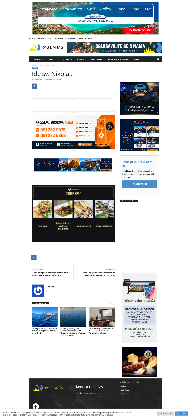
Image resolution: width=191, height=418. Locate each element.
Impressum (124, 394)
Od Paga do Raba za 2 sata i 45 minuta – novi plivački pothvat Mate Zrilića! (44, 330)
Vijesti (41, 65)
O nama (80, 38)
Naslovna (34, 65)
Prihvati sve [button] (181, 413)
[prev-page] (110, 303)
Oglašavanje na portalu (129, 382)
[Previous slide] (36, 220)
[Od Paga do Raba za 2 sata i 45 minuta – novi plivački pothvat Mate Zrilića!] (45, 317)
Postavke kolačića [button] (165, 413)
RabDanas (38, 79)
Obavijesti (80, 59)
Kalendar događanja (118, 59)
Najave (52, 59)
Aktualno (38, 59)
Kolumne (65, 59)
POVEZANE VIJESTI (40, 303)
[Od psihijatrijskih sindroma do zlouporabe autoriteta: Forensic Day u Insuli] (102, 317)
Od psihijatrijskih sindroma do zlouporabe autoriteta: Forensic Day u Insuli (101, 330)
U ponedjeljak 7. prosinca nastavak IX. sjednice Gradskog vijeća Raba (50, 274)
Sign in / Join (60, 38)
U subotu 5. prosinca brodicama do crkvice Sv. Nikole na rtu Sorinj (98, 274)
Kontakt (71, 38)
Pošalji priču (140, 184)
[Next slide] (110, 220)
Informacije (96, 59)
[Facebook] (160, 38)
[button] (158, 59)
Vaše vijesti (124, 390)
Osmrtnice (137, 59)
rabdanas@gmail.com (90, 393)
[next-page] (114, 303)
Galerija (88, 38)
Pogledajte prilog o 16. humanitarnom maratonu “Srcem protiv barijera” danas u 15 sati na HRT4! (73, 331)
